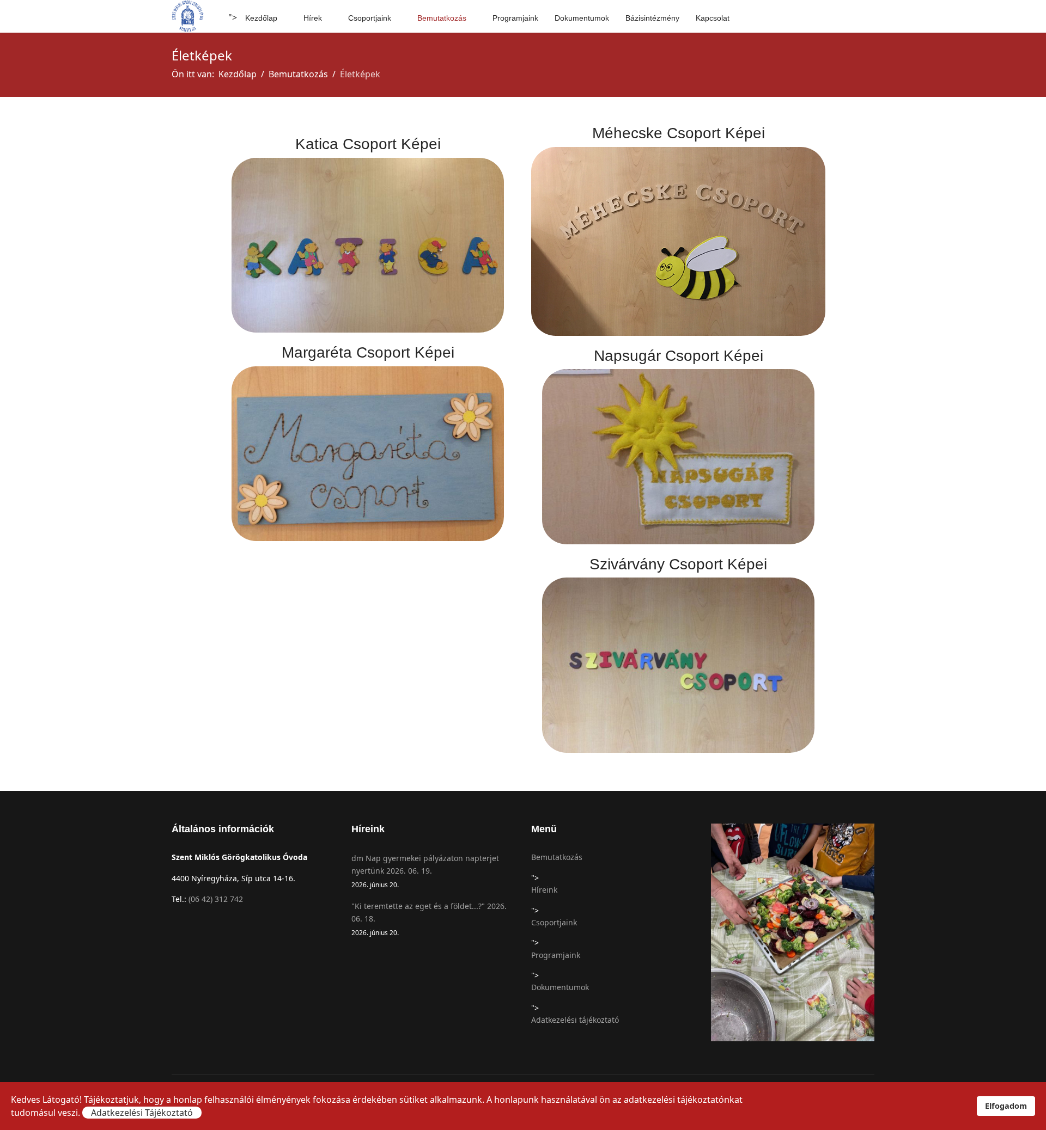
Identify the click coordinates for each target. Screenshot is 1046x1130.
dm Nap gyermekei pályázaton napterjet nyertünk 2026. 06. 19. (425, 871)
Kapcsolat (712, 18)
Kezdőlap (261, 18)
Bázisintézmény (652, 18)
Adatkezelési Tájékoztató (142, 1113)
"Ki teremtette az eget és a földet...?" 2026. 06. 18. (429, 919)
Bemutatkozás (441, 18)
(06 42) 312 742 (215, 899)
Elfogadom (1006, 1106)
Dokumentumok (582, 18)
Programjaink (515, 18)
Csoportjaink (369, 18)
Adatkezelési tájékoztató (575, 1020)
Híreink (544, 890)
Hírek (312, 18)
